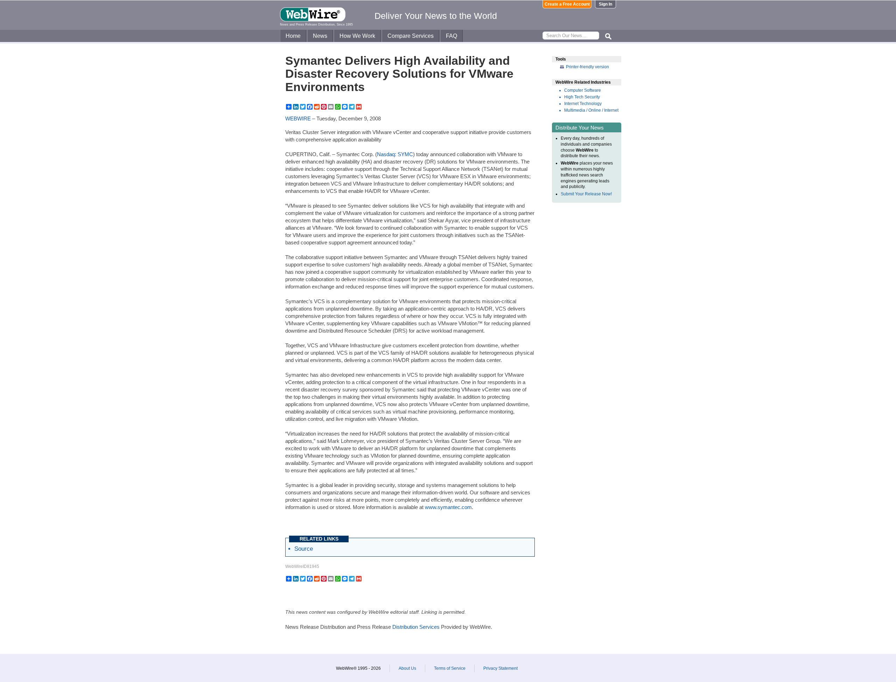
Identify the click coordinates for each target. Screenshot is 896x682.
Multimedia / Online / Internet (591, 110)
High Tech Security (582, 97)
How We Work (357, 36)
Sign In (605, 4)
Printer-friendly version (587, 66)
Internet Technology (583, 103)
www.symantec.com (448, 507)
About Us (407, 668)
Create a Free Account (567, 4)
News (320, 36)
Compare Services (410, 36)
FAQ (451, 36)
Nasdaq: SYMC (395, 154)
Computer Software (582, 90)
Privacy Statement (500, 668)
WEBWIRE (298, 118)
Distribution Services (416, 627)
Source (303, 548)
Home (293, 36)
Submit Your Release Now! (586, 194)
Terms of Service (449, 668)
